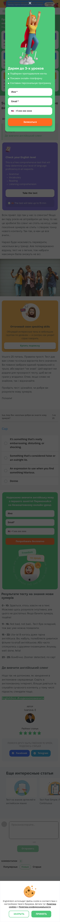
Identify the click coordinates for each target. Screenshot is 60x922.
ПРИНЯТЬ (41, 914)
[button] (30, 3)
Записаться (30, 122)
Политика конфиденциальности (35, 907)
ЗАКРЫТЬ (19, 914)
